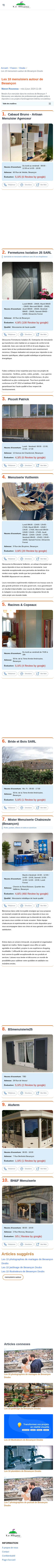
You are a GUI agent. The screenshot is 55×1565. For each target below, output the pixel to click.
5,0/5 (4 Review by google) (30, 665)
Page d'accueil (8, 1560)
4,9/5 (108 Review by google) (31, 322)
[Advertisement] (27, 37)
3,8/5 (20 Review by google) (31, 551)
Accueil (4, 68)
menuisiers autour (13, 1277)
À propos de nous (10, 1548)
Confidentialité (8, 1556)
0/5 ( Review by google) (28, 1236)
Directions (28, 185)
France (13, 68)
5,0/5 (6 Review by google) (30, 176)
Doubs (22, 68)
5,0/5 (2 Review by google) (30, 1085)
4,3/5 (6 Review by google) (30, 457)
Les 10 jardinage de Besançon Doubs (22, 1267)
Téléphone (11, 185)
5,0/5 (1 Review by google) (30, 799)
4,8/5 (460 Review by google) (31, 893)
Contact (5, 1552)
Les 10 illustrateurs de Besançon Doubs (23, 1271)
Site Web (43, 185)
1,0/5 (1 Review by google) (30, 1160)
